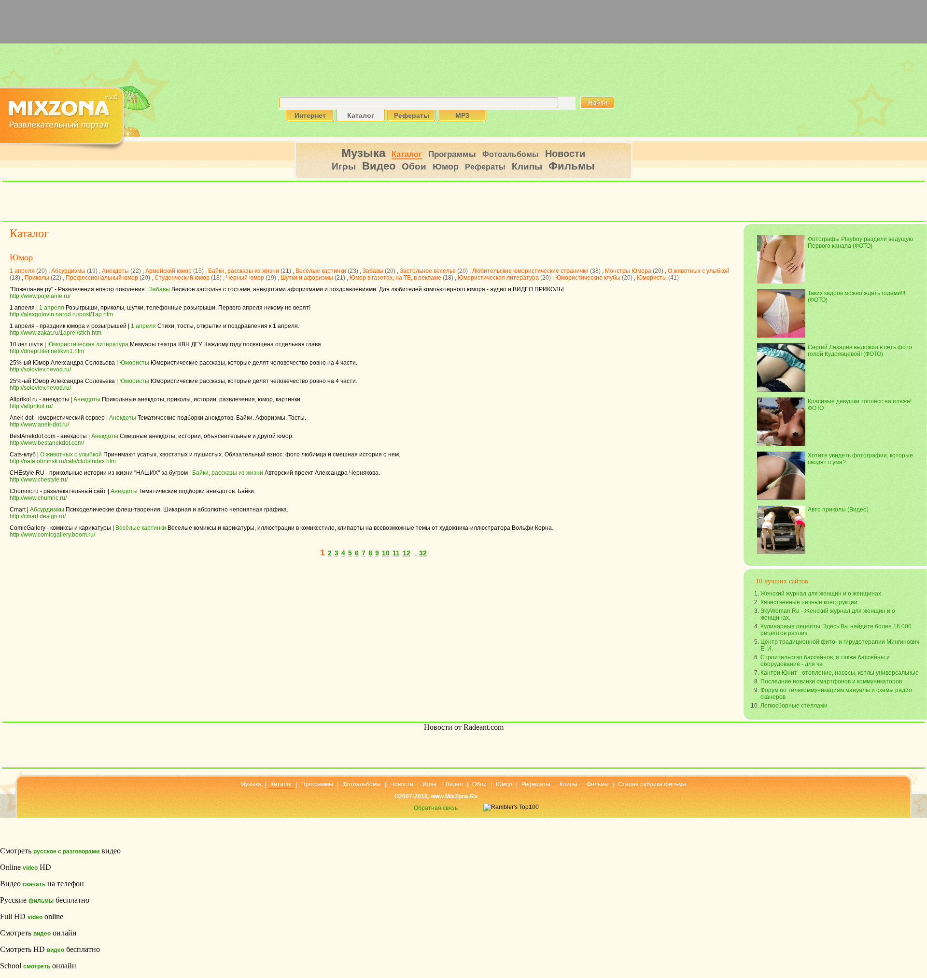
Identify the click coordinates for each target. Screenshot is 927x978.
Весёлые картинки (320, 271)
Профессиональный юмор (102, 277)
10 (386, 553)
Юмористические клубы (587, 277)
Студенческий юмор (182, 277)
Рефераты (485, 167)
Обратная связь (436, 808)
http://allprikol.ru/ (31, 406)
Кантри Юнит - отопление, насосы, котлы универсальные (839, 672)
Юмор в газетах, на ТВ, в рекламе (395, 277)
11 (396, 553)
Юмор (446, 166)
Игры (344, 166)
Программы (452, 154)
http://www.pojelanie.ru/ (40, 296)
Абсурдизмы (68, 271)
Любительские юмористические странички (530, 271)
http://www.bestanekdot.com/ (47, 442)
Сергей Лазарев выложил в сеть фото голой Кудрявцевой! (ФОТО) (860, 350)
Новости (565, 153)
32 (423, 553)
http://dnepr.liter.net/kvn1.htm (47, 351)
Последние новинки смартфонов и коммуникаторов (831, 681)
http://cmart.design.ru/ (38, 516)
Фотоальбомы (510, 154)
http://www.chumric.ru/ (38, 498)
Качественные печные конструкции (808, 602)
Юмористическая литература (498, 277)
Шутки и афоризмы (307, 277)
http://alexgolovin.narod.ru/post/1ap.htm (61, 314)
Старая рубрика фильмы (652, 784)
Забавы (373, 271)
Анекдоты (115, 271)
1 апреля (22, 271)
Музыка (363, 152)
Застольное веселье (428, 271)
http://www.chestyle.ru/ (39, 479)
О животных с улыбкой (699, 271)
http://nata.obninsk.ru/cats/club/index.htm (63, 461)
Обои (414, 166)
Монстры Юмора (628, 271)
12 (406, 553)
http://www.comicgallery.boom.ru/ (52, 534)
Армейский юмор (168, 271)
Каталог (407, 154)
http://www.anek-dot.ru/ (39, 424)
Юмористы (652, 277)
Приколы (37, 277)
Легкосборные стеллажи (794, 705)
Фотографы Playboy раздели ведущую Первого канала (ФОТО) (860, 242)
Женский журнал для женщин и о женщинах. (821, 593)
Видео (378, 166)
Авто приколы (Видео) (838, 509)
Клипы (527, 166)
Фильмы (571, 166)
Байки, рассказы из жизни (243, 271)
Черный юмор (245, 277)
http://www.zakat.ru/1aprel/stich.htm (55, 332)
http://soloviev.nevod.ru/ (40, 369)
